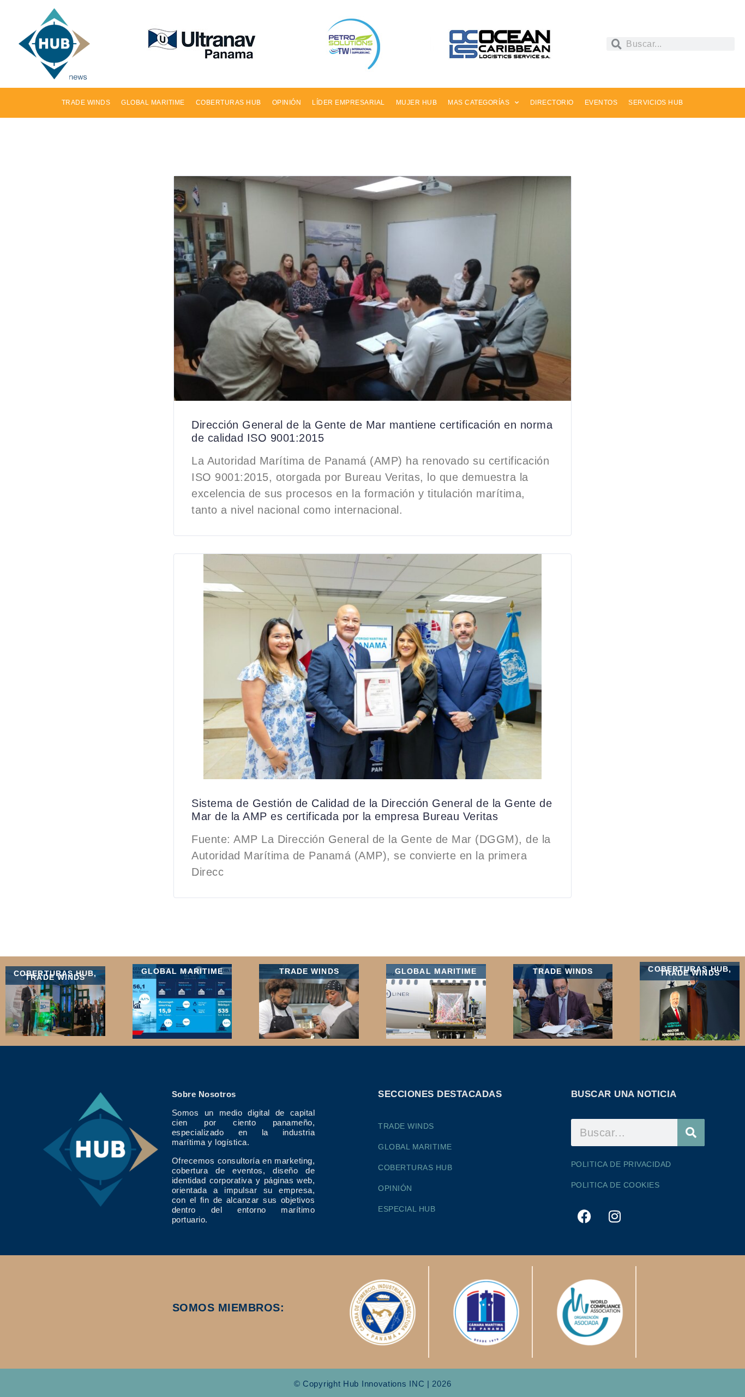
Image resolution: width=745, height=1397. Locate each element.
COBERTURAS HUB (228, 102)
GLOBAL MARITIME (153, 102)
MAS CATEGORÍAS (478, 102)
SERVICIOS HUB (655, 102)
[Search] (691, 1132)
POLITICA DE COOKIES (615, 1185)
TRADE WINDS (86, 102)
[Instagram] (614, 1216)
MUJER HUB (416, 102)
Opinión (395, 1188)
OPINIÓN (287, 102)
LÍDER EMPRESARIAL (348, 102)
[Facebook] (584, 1216)
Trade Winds (406, 1126)
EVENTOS (601, 102)
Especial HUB (406, 1209)
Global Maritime (415, 1146)
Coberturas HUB (415, 1167)
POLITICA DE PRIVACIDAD (621, 1164)
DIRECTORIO (552, 102)
